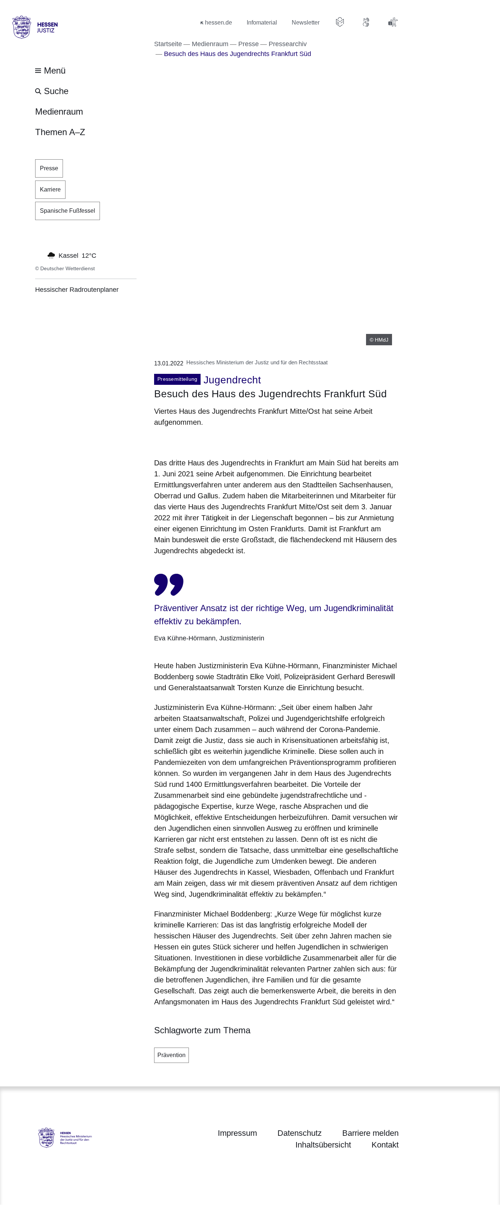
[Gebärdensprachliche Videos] (366, 22)
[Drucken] (216, 441)
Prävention (171, 1055)
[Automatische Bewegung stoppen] (39, 255)
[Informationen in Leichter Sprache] (340, 22)
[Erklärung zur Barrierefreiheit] (393, 22)
